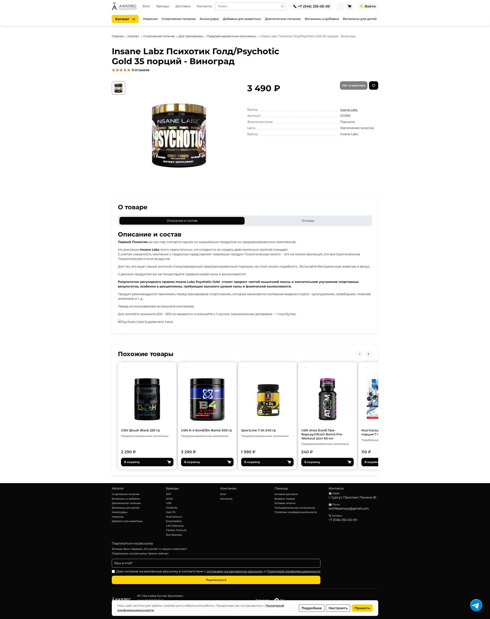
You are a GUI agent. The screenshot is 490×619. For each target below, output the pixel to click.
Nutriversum (174, 516)
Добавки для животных (242, 19)
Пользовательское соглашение (294, 507)
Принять (362, 608)
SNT (168, 494)
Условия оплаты (284, 503)
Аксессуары (209, 19)
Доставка (183, 6)
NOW (169, 498)
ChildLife (171, 507)
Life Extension (175, 525)
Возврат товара (284, 498)
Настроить (338, 608)
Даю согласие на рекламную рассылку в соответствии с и (218, 571)
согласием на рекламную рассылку (235, 571)
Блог (146, 6)
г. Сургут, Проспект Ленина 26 (352, 497)
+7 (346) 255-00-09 (343, 520)
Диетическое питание (283, 19)
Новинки (150, 19)
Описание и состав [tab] (182, 220)
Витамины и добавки (322, 19)
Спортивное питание (179, 19)
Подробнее (311, 608)
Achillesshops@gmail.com (349, 508)
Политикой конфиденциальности (293, 571)
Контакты (204, 6)
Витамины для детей (360, 19)
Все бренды (174, 534)
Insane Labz (349, 110)
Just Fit (170, 512)
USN (169, 503)
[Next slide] (368, 354)
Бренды (162, 6)
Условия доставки (286, 494)
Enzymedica (174, 521)
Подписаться (216, 580)
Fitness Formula (176, 530)
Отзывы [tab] (308, 220)
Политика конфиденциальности (295, 512)
